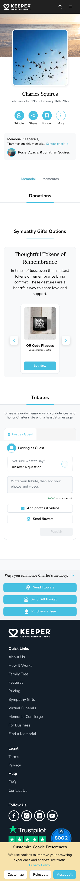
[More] (61, 115)
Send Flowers (43, 587)
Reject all (40, 874)
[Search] (60, 7)
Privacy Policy (39, 865)
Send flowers (43, 518)
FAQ (12, 782)
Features (16, 682)
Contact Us (18, 790)
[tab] (20, 434)
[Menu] (70, 7)
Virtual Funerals (22, 708)
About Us (17, 657)
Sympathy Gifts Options (40, 231)
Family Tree (18, 674)
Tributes (40, 397)
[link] (40, 339)
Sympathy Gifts (22, 699)
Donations (40, 196)
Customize (15, 874)
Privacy (15, 765)
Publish (56, 531)
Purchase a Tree (43, 611)
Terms (14, 756)
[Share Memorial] (33, 115)
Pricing (14, 691)
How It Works (20, 665)
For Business (20, 725)
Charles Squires (40, 94)
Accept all (65, 874)
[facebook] (14, 815)
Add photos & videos (43, 508)
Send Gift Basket (44, 599)
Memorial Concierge (26, 716)
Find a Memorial (22, 734)
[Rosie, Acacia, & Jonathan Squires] (11, 152)
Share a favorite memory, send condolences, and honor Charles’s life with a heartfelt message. (40, 415)
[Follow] (47, 115)
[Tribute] (19, 115)
